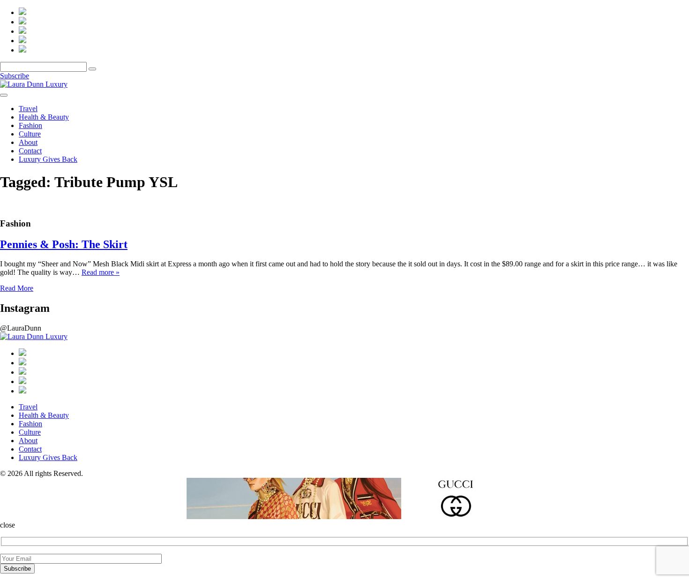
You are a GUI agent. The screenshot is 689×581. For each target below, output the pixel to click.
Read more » (101, 272)
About (28, 142)
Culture (30, 134)
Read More (16, 288)
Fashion (30, 125)
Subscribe (14, 76)
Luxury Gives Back (48, 159)
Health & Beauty (44, 117)
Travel (28, 109)
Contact (30, 151)
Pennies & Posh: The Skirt (63, 244)
